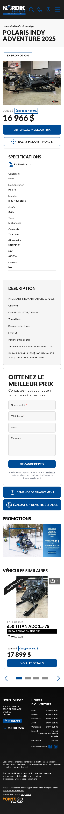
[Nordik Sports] (14, 9)
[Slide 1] (19, 678)
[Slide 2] (28, 678)
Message (16, 437)
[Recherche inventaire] (31, 9)
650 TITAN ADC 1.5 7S (28, 626)
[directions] (48, 9)
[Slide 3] (36, 678)
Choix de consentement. (26, 779)
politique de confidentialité (15, 776)
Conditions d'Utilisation (40, 475)
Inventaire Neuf (11, 26)
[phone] (40, 9)
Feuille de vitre (22, 164)
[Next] (57, 678)
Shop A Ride (26, 794)
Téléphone (17, 416)
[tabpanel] (44, 725)
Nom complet (19, 405)
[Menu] (57, 9)
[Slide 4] (45, 678)
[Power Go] (32, 800)
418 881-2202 (16, 727)
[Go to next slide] (55, 83)
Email (14, 427)
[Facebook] (50, 747)
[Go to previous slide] (9, 83)
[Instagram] (56, 747)
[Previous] (6, 678)
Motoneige (28, 26)
